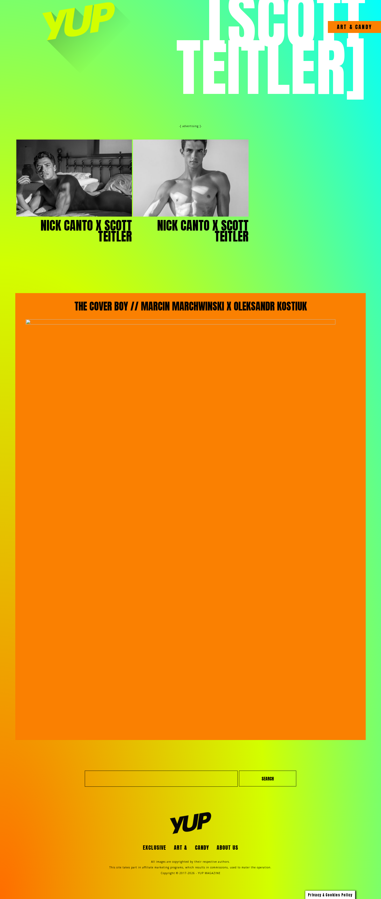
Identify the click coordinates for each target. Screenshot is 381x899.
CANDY (362, 27)
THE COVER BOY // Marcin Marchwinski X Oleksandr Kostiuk (190, 306)
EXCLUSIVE (154, 847)
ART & (345, 27)
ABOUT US (227, 847)
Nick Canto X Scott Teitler (86, 231)
